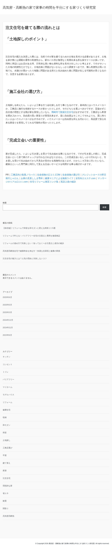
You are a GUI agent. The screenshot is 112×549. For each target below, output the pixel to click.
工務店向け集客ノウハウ (23, 175)
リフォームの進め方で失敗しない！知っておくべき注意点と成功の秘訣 (33, 243)
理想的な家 (7, 486)
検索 (5, 203)
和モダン (6, 425)
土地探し (6, 440)
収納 (5, 417)
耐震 (5, 501)
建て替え (6, 463)
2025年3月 (7, 312)
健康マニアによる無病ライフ (59, 178)
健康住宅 (6, 410)
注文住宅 (6, 478)
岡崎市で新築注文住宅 (62, 112)
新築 (5, 470)
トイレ (5, 372)
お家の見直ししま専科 (32, 178)
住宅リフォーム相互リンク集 (44, 182)
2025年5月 (7, 305)
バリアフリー (8, 379)
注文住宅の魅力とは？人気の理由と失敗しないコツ (25, 258)
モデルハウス (8, 395)
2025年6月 (7, 297)
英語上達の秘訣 (68, 182)
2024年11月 (8, 327)
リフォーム (7, 402)
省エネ (5, 493)
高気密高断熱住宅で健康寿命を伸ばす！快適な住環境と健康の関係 (31, 251)
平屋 (5, 455)
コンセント (7, 364)
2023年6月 (7, 335)
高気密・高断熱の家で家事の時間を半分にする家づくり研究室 (49, 7)
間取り (5, 508)
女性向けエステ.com (85, 178)
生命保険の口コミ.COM (48, 175)
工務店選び (7, 448)
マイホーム (7, 387)
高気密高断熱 (8, 516)
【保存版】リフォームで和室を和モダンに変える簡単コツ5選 (29, 228)
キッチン (6, 357)
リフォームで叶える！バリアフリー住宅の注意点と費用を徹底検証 (31, 236)
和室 (5, 432)
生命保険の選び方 (71, 175)
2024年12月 (8, 320)
